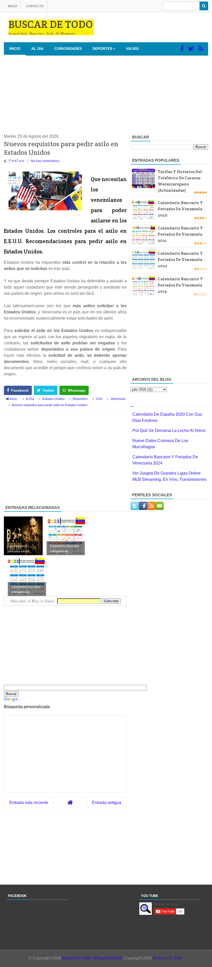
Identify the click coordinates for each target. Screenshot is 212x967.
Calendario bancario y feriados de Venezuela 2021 (180, 234)
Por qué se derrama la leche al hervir (169, 430)
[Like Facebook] (182, 48)
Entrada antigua (106, 802)
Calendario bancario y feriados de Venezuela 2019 (180, 285)
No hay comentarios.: (46, 161)
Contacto (34, 6)
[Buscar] (204, 6)
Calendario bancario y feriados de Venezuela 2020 (180, 209)
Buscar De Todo (77, 958)
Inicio (12, 6)
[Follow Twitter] (190, 48)
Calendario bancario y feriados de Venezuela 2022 (180, 259)
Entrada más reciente (28, 802)
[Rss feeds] (200, 48)
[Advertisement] (106, 94)
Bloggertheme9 (108, 958)
